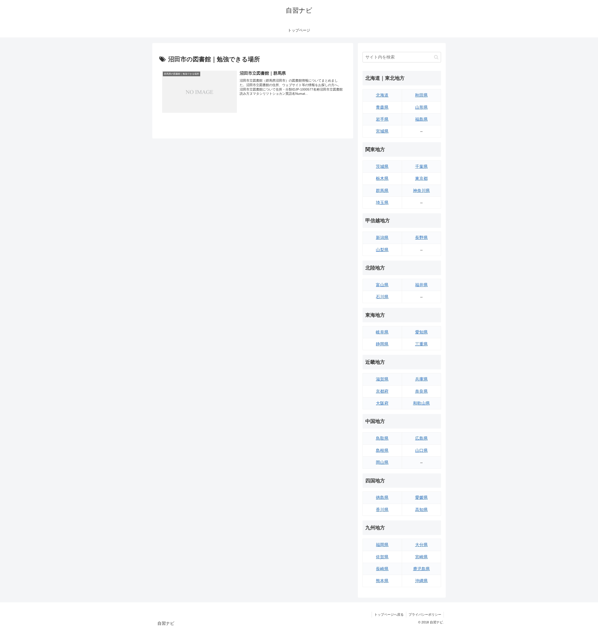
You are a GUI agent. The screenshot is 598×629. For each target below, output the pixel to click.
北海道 (382, 95)
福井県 (421, 285)
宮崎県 (421, 557)
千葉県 (421, 166)
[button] (436, 57)
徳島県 (382, 497)
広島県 (421, 438)
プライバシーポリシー (425, 614)
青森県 (382, 107)
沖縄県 (421, 580)
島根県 (382, 450)
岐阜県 (382, 332)
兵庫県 (421, 379)
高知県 (421, 509)
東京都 (421, 178)
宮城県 (382, 131)
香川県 (382, 509)
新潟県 (382, 237)
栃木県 (382, 178)
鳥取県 (382, 438)
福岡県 (382, 544)
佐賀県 (382, 557)
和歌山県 (421, 403)
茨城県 (382, 166)
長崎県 (382, 569)
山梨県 (382, 249)
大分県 (421, 544)
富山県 (382, 285)
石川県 (382, 297)
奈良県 (421, 391)
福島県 (421, 119)
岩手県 (382, 119)
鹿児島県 (421, 569)
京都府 (382, 391)
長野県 (421, 237)
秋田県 (421, 95)
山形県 (421, 107)
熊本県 (382, 580)
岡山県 (382, 462)
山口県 (421, 450)
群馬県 (382, 190)
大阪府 (382, 403)
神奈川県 (421, 190)
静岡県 (382, 344)
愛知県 (421, 332)
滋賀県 (382, 379)
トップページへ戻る (389, 614)
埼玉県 (382, 202)
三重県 (421, 344)
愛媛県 (421, 497)
